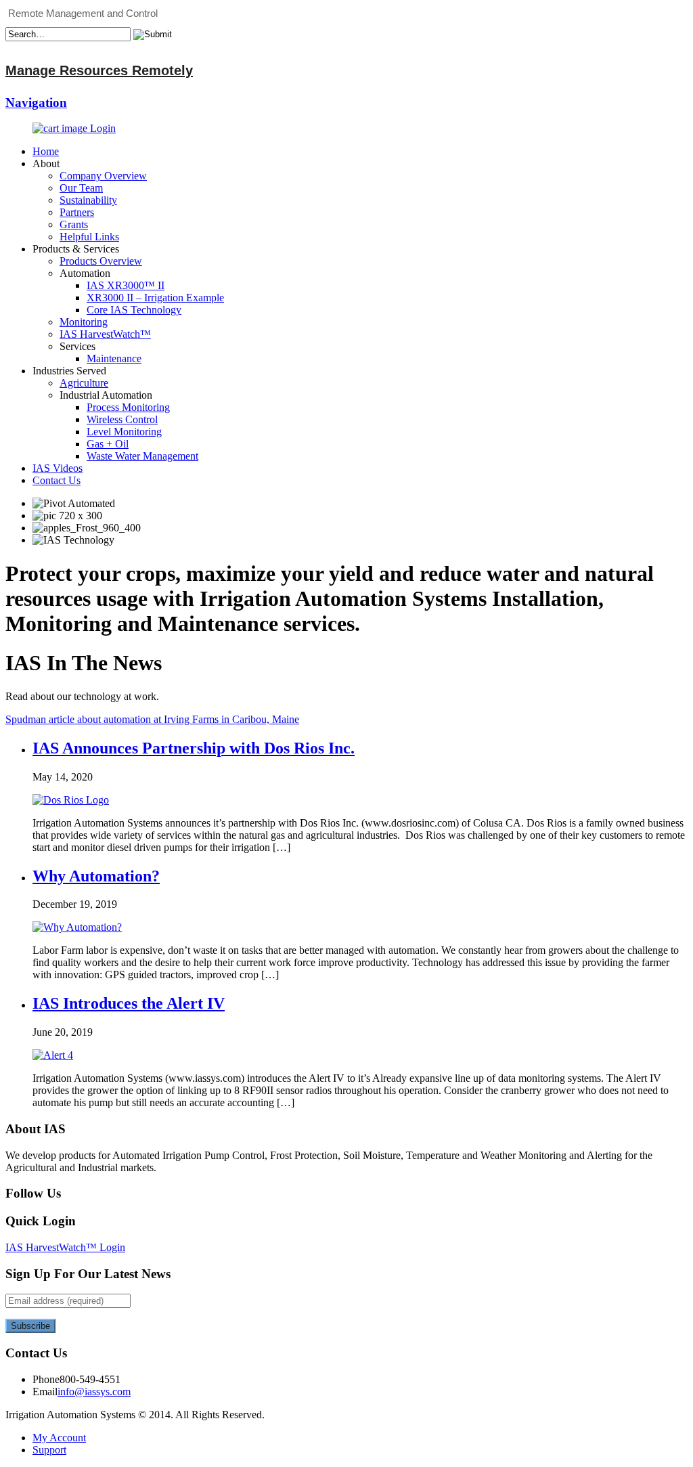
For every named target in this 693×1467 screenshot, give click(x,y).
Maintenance (114, 358)
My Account (59, 1437)
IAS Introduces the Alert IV (128, 1003)
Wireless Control (122, 419)
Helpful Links (89, 236)
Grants (74, 224)
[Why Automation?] (77, 927)
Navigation (36, 102)
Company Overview (103, 175)
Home (45, 151)
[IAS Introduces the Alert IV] (52, 1055)
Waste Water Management (142, 456)
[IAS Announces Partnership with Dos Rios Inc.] (70, 800)
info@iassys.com (94, 1391)
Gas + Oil (108, 444)
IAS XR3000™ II (125, 285)
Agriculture (84, 383)
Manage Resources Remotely (99, 70)
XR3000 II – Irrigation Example (155, 297)
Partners (77, 212)
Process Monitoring (128, 407)
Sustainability (88, 200)
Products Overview (101, 261)
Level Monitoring (124, 431)
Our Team (81, 188)
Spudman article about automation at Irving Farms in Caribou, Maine (152, 719)
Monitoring (84, 322)
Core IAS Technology (134, 309)
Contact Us (56, 480)
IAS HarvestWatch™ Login (65, 1247)
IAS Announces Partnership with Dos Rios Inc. (193, 748)
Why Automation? (96, 876)
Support (49, 1449)
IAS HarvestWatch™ (105, 334)
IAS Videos (57, 468)
